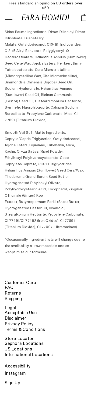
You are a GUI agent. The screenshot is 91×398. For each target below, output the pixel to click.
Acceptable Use (21, 312)
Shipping (13, 298)
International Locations (29, 354)
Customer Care (20, 282)
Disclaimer (15, 318)
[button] (77, 18)
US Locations (18, 349)
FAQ (9, 287)
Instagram (15, 373)
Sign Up (12, 382)
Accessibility (18, 366)
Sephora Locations (24, 343)
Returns (13, 293)
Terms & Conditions (25, 329)
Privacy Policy (19, 323)
